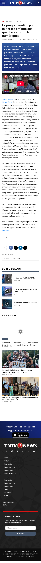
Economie (5, 366)
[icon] (3, 22)
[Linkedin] (20, 248)
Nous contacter (8, 502)
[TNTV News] (20, 445)
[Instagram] (12, 451)
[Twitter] (18, 451)
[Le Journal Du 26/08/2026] (7, 279)
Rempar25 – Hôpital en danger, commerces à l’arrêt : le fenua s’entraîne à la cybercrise (20, 344)
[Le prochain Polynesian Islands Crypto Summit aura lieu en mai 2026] (20, 359)
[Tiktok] (29, 451)
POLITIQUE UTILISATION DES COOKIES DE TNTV (20, 556)
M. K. (5, 238)
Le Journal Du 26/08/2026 (24, 278)
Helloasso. (6, 230)
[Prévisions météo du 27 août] (7, 304)
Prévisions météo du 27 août (25, 303)
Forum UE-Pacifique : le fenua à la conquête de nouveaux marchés (20, 399)
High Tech (18, 22)
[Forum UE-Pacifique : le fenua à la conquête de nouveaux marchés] (20, 386)
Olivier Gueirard (8, 99)
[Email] (25, 248)
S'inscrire (20, 534)
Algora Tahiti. (7, 102)
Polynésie (9, 22)
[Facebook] (11, 248)
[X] (16, 248)
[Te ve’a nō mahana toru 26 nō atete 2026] (7, 291)
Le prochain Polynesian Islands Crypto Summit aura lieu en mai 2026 (17, 371)
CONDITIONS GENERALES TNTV (28, 554)
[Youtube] (34, 451)
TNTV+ (5, 505)
